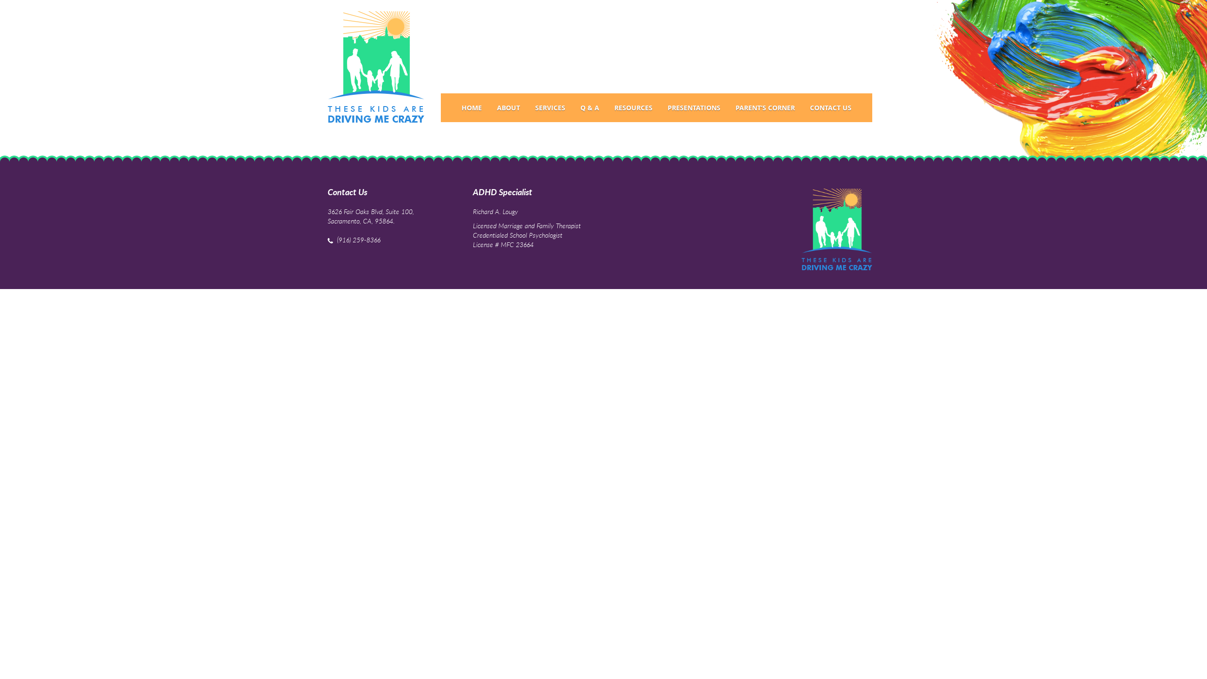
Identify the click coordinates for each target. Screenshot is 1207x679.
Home (472, 107)
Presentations (694, 107)
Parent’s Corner (765, 107)
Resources (633, 107)
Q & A (589, 107)
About (508, 107)
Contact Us (831, 107)
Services (550, 107)
